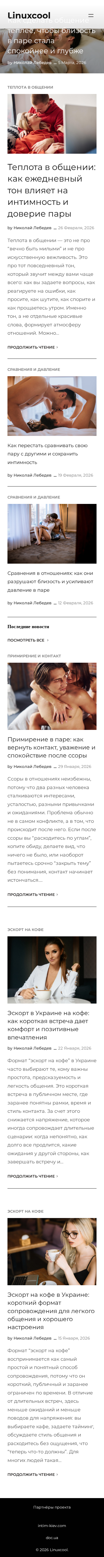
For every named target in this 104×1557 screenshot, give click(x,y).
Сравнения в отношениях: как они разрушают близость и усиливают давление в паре (50, 581)
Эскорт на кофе (25, 929)
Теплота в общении (30, 87)
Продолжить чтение (31, 347)
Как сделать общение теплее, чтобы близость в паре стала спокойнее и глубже (51, 35)
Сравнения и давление (33, 369)
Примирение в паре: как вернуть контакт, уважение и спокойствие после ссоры (51, 747)
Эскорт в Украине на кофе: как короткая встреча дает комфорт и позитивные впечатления (48, 1025)
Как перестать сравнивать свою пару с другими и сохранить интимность (47, 454)
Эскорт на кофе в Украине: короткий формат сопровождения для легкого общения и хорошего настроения (51, 1311)
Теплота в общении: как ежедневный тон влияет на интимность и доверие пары (51, 190)
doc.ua (52, 1537)
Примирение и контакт (34, 656)
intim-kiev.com (52, 1525)
